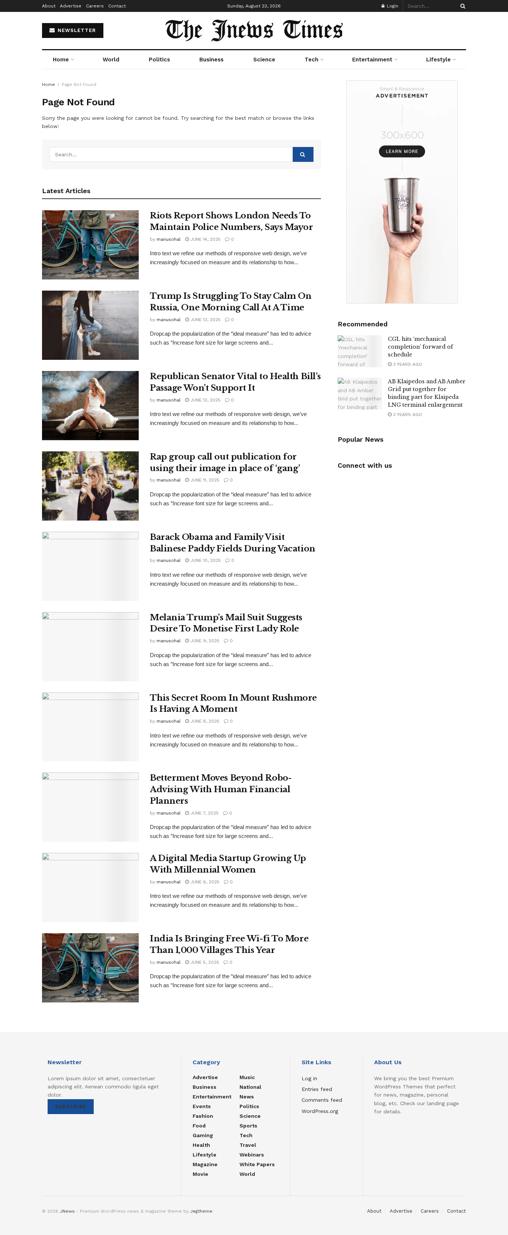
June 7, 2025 (204, 813)
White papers (257, 1164)
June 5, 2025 (204, 962)
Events (202, 1106)
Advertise (70, 6)
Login (391, 6)
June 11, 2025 (204, 480)
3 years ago (407, 364)
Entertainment (372, 59)
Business (211, 59)
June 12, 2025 (205, 400)
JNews (67, 1211)
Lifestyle (438, 59)
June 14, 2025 (205, 239)
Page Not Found (79, 84)
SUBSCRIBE (70, 1106)
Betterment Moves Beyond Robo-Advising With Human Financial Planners (220, 789)
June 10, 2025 (205, 560)
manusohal (169, 239)
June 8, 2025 (204, 721)
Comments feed (322, 1100)
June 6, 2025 (204, 881)
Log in (309, 1078)
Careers (95, 6)
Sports (248, 1126)
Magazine (205, 1164)
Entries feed (317, 1089)
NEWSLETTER (76, 30)
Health (201, 1145)
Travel (247, 1145)
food (199, 1126)
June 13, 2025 (205, 319)
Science (264, 59)
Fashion (203, 1116)
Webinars (251, 1155)
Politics (159, 59)
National (250, 1087)
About (48, 6)
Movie (200, 1174)
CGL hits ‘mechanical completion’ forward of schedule (420, 347)
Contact (117, 6)
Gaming (203, 1135)
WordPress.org (320, 1111)
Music (247, 1077)
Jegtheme (201, 1211)
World (111, 59)
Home (61, 59)
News (246, 1097)
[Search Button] (461, 6)
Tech (311, 59)
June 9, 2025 (204, 640)
